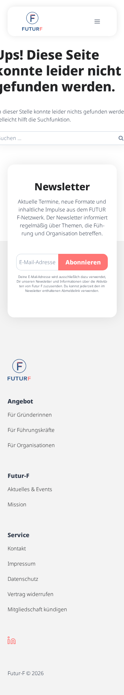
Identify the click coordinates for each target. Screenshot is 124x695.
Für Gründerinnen (30, 414)
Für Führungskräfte (31, 430)
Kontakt (17, 548)
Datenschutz (23, 578)
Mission (17, 504)
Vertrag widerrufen (31, 594)
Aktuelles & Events (30, 489)
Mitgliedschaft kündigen (37, 609)
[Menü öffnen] (97, 21)
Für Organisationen (31, 445)
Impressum (21, 563)
